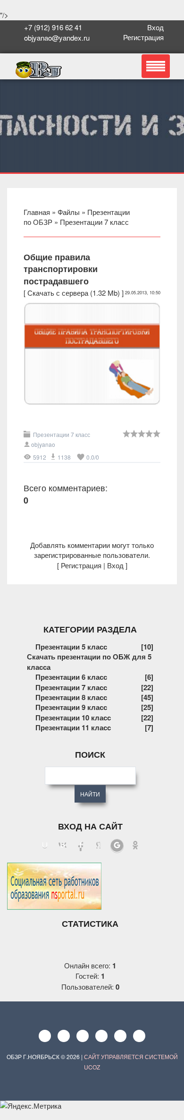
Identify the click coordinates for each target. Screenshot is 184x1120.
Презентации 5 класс (71, 646)
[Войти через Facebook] (81, 846)
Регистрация (145, 37)
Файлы (69, 212)
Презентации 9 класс (71, 707)
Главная (37, 212)
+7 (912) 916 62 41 (53, 27)
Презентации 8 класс (71, 697)
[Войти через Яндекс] (98, 846)
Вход (157, 27)
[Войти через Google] (117, 846)
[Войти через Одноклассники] (135, 846)
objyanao (43, 444)
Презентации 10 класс (73, 717)
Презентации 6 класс (71, 677)
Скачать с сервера (57, 293)
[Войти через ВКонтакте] (63, 846)
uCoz (92, 1067)
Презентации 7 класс (94, 222)
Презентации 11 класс (73, 727)
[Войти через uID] (45, 846)
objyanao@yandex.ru (56, 38)
